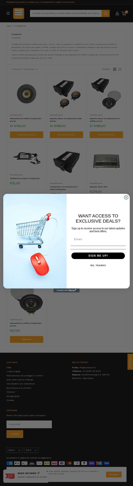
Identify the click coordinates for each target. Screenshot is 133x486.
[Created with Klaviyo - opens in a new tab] (66, 290)
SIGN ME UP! (98, 255)
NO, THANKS (98, 265)
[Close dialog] (126, 197)
